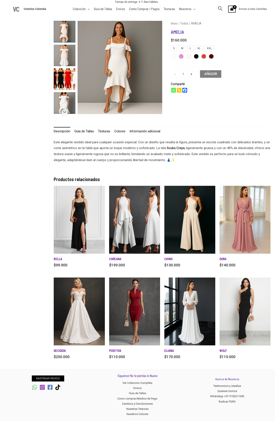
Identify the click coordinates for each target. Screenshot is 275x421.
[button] (220, 9)
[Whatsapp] (173, 90)
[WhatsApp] (34, 387)
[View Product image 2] (64, 55)
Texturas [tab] (104, 131)
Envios (137, 388)
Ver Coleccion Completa (137, 382)
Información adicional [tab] (145, 131)
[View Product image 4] (64, 103)
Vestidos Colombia (35, 9)
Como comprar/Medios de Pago (137, 398)
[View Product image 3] (64, 79)
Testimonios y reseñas (227, 385)
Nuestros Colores (137, 414)
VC (16, 9)
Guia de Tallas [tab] (84, 131)
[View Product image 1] (64, 32)
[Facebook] (184, 90)
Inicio (174, 23)
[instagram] (42, 387)
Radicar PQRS (227, 401)
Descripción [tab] (62, 131)
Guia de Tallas (137, 393)
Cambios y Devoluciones (137, 403)
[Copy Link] (179, 90)
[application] (88, 9)
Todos (184, 23)
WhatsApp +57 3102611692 (227, 396)
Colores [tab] (119, 131)
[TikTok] (57, 387)
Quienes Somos (227, 391)
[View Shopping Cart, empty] (232, 9)
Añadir (210, 74)
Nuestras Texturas (137, 408)
